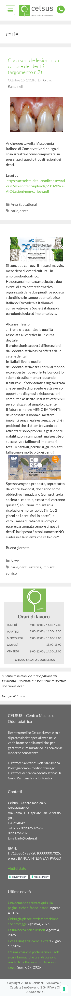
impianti (49, 567)
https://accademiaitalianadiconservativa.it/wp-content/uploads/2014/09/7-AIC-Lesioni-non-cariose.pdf (35, 185)
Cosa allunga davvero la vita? (29, 941)
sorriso (11, 573)
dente (24, 210)
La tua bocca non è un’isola (27, 930)
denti (24, 567)
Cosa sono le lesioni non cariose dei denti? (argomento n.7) (33, 66)
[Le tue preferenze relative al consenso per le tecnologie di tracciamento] (64, 989)
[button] (10, 10)
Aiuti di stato (17, 868)
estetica (35, 567)
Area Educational (24, 204)
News (15, 560)
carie (14, 210)
